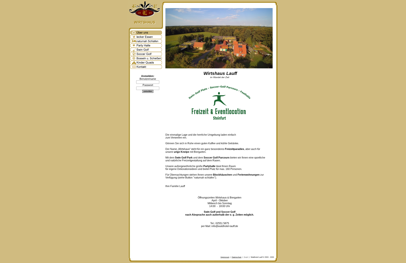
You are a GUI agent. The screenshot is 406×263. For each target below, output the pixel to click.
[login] (246, 257)
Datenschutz (237, 257)
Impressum (225, 257)
